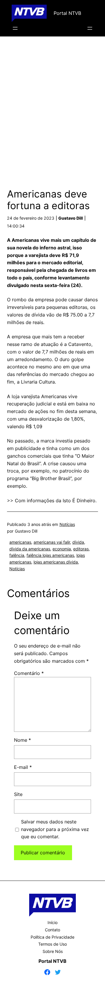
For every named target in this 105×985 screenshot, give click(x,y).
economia (61, 548)
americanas (20, 542)
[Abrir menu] (15, 28)
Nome (22, 740)
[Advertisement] (52, 109)
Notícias (67, 524)
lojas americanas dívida (56, 561)
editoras (81, 548)
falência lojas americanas (50, 555)
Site (18, 794)
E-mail (23, 767)
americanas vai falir (52, 542)
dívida (78, 542)
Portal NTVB (67, 13)
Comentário (29, 673)
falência (16, 555)
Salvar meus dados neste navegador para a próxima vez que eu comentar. (55, 829)
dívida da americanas (29, 548)
